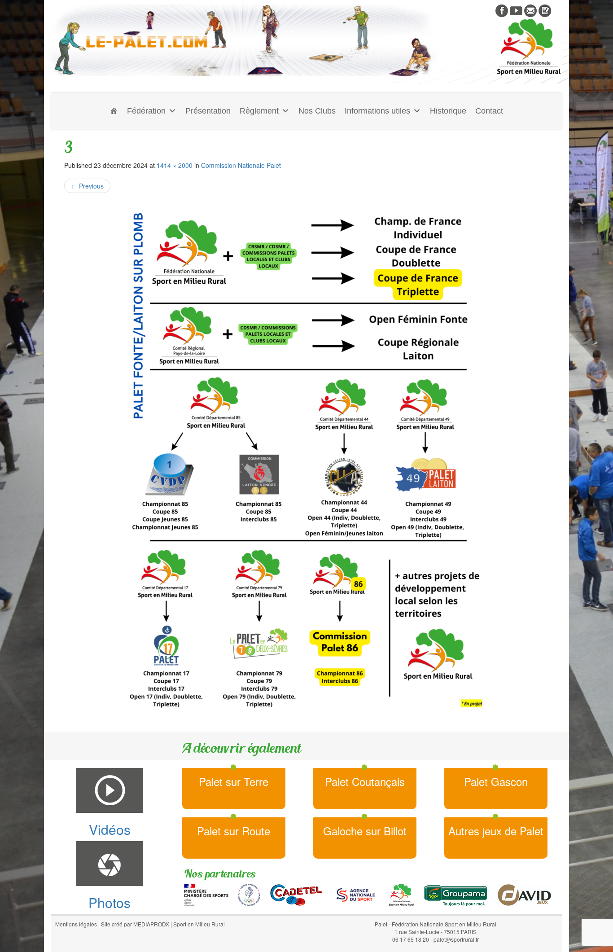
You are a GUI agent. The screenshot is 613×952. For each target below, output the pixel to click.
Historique (448, 110)
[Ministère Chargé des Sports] (206, 894)
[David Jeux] (524, 894)
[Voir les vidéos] (516, 9)
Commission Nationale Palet (241, 165)
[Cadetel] (296, 894)
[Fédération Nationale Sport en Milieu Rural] (401, 894)
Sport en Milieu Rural (199, 924)
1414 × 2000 (175, 165)
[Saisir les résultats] (545, 9)
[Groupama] (455, 894)
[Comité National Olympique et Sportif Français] (249, 894)
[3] (306, 458)
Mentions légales (76, 924)
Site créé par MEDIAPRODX (135, 924)
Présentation (208, 110)
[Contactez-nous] (530, 9)
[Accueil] (114, 111)
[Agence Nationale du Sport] (356, 894)
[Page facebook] (501, 9)
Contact (489, 110)
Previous (87, 185)
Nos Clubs (317, 110)
